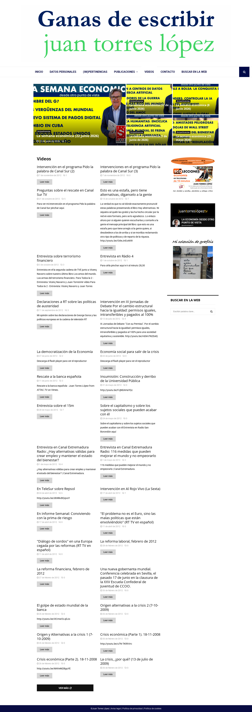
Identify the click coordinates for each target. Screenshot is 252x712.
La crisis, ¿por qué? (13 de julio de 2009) (126, 661)
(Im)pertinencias (95, 71)
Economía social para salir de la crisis (129, 351)
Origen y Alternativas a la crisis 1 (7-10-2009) (65, 636)
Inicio (39, 71)
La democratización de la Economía (65, 351)
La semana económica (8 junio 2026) (192, 107)
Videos (149, 71)
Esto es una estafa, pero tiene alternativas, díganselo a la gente (126, 192)
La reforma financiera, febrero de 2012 (63, 571)
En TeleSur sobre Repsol (56, 488)
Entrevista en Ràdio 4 (116, 256)
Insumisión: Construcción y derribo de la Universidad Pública (128, 378)
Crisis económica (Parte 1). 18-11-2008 (130, 634)
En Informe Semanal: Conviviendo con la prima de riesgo (63, 515)
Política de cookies (152, 708)
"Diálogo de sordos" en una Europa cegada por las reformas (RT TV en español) (64, 545)
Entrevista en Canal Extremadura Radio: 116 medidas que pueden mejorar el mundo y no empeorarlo (128, 451)
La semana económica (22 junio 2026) (68, 136)
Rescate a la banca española (59, 376)
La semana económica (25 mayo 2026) (193, 138)
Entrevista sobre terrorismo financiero (59, 258)
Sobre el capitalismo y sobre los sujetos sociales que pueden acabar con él (128, 409)
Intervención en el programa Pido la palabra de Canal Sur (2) (65, 168)
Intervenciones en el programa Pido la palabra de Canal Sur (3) (130, 168)
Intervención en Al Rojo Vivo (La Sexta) (130, 488)
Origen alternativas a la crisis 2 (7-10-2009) (129, 607)
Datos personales (63, 71)
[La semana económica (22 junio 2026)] (79, 114)
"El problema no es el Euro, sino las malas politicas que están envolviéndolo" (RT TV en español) (128, 517)
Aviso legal (116, 708)
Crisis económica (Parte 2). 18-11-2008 (67, 659)
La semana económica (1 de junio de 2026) (148, 138)
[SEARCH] (211, 311)
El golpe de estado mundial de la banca (62, 607)
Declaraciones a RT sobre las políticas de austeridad (66, 303)
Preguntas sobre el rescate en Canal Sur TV (65, 192)
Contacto (168, 71)
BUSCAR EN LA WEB (194, 71)
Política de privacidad (132, 708)
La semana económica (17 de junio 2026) (149, 107)
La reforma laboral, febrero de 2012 (128, 541)
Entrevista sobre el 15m (55, 405)
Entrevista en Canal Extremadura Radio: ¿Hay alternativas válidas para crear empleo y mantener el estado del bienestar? (65, 453)
